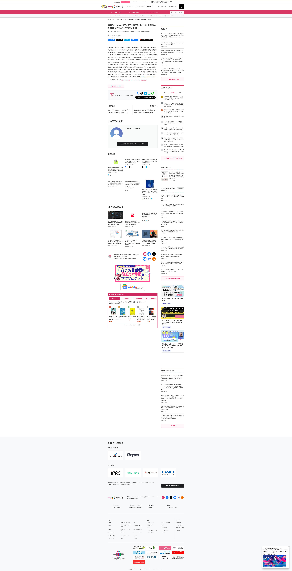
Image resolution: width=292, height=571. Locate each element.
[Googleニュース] (149, 259)
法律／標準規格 (112, 533)
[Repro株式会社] (133, 455)
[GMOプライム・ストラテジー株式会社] (168, 472)
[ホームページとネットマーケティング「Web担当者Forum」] (165, 548)
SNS (130, 16)
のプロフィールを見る (132, 144)
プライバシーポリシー (116, 507)
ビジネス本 (126, 298)
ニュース (116, 19)
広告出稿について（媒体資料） (136, 505)
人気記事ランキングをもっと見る (174, 158)
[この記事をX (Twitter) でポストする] (141, 93)
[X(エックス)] (154, 254)
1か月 (180, 92)
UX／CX (123, 533)
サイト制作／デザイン (152, 16)
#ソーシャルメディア (135, 80)
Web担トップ (110, 19)
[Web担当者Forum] (115, 498)
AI (125, 16)
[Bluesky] (174, 497)
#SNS (122, 80)
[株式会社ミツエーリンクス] (115, 455)
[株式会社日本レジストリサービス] (115, 472)
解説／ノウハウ (151, 522)
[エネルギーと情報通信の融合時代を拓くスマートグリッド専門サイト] (165, 553)
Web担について (162, 6)
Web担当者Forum (115, 6)
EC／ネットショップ (125, 535)
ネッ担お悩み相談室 (131, 258)
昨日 (165, 92)
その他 (135, 538)
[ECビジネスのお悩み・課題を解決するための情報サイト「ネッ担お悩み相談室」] (139, 563)
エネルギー (153, 2)
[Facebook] (149, 254)
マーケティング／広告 (118, 16)
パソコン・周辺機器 (151, 298)
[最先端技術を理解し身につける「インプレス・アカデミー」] (178, 558)
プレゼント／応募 (180, 527)
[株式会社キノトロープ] (133, 472)
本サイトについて (115, 505)
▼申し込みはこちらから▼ (269, 554)
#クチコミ (127, 80)
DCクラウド (164, 1)
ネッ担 (124, 258)
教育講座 (161, 2)
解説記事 (179, 522)
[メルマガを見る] (163, 497)
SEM (122, 538)
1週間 (172, 92)
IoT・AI (160, 1)
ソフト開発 (156, 1)
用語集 (178, 530)
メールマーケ (111, 538)
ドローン (157, 2)
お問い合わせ (151, 505)
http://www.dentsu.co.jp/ (147, 77)
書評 (163, 525)
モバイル (135, 535)
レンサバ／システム (138, 533)
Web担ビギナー (130, 6)
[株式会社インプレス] (119, 555)
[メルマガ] (144, 254)
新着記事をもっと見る (174, 79)
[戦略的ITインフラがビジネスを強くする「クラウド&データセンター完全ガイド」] (139, 548)
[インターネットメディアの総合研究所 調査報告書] (178, 548)
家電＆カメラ (139, 298)
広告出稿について (172, 6)
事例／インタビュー (166, 522)
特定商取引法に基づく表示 (135, 507)
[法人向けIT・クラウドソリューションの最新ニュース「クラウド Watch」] (139, 553)
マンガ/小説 (164, 527)
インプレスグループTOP (172, 507)
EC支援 (165, 2)
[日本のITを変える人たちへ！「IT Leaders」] (152, 553)
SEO (110, 16)
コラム (149, 527)
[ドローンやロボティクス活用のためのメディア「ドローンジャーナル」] (165, 558)
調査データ (150, 525)
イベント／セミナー (166, 530)
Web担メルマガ (140, 6)
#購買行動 (143, 80)
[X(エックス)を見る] (171, 497)
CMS (160, 16)
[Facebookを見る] (167, 497)
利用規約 (169, 505)
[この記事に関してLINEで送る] (152, 93)
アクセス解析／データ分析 (139, 16)
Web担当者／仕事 (180, 16)
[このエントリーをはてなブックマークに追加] (145, 93)
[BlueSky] (144, 259)
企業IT (152, 1)
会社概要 (150, 507)
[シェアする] (138, 93)
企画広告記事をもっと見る (174, 278)
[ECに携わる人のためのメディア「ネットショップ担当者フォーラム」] (178, 553)
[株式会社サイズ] (150, 472)
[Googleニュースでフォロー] (178, 497)
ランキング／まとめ (152, 532)
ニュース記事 (179, 525)
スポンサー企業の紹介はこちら (173, 485)
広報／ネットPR (112, 535)
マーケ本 (114, 298)
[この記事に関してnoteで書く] (149, 93)
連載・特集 (149, 6)
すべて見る (173, 425)
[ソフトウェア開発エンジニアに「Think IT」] (152, 548)
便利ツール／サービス (152, 530)
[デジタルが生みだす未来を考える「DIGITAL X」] (152, 558)
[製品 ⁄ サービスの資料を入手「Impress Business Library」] (139, 558)
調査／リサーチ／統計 (169, 16)
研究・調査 (170, 1)
